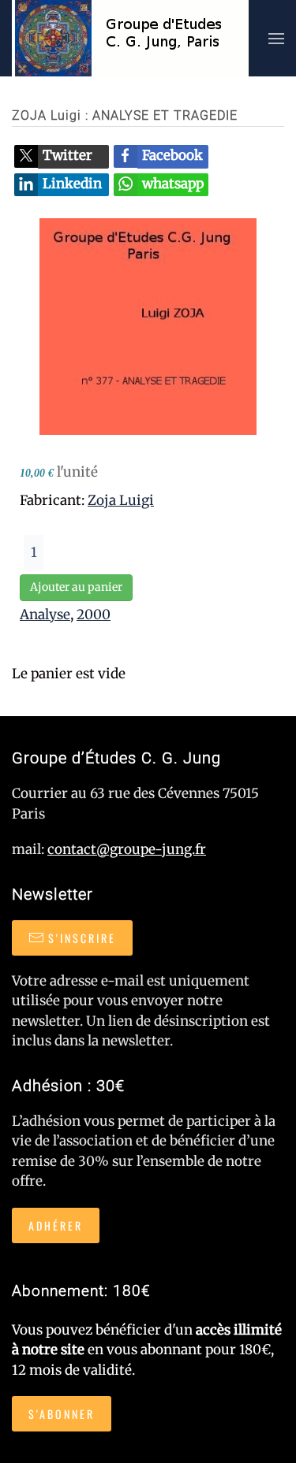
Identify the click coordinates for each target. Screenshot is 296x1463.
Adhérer (55, 1225)
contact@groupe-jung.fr (126, 849)
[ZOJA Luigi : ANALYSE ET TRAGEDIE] (148, 325)
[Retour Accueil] (130, 38)
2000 (94, 614)
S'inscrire (82, 938)
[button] (276, 38)
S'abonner (61, 1413)
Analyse (45, 614)
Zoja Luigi (121, 500)
